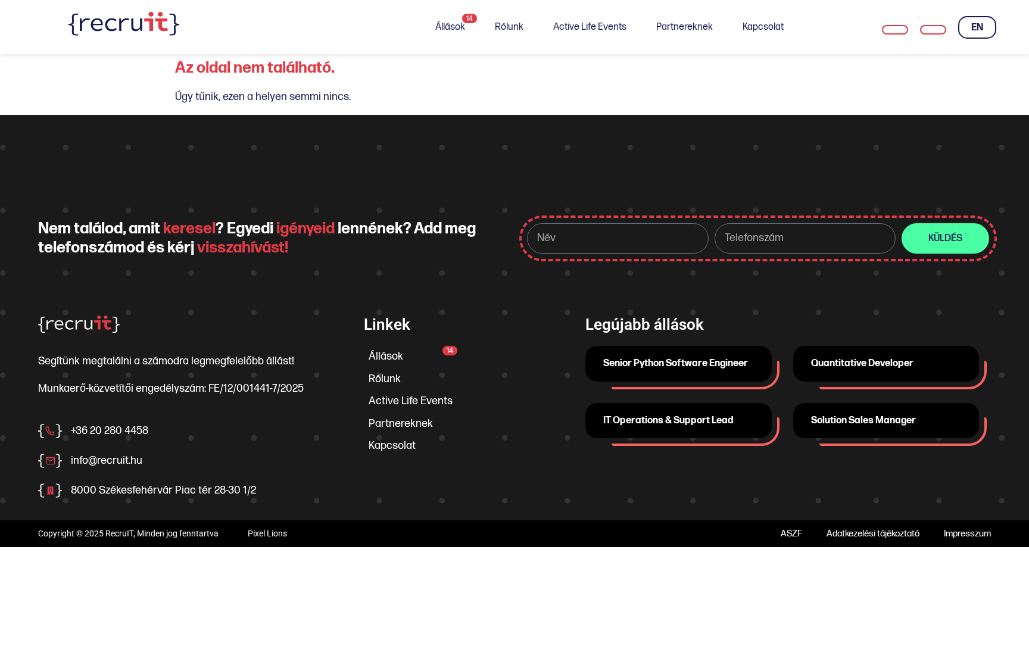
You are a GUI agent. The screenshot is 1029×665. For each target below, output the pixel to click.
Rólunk (509, 27)
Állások (454, 23)
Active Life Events (589, 27)
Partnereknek (684, 27)
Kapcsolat (763, 27)
